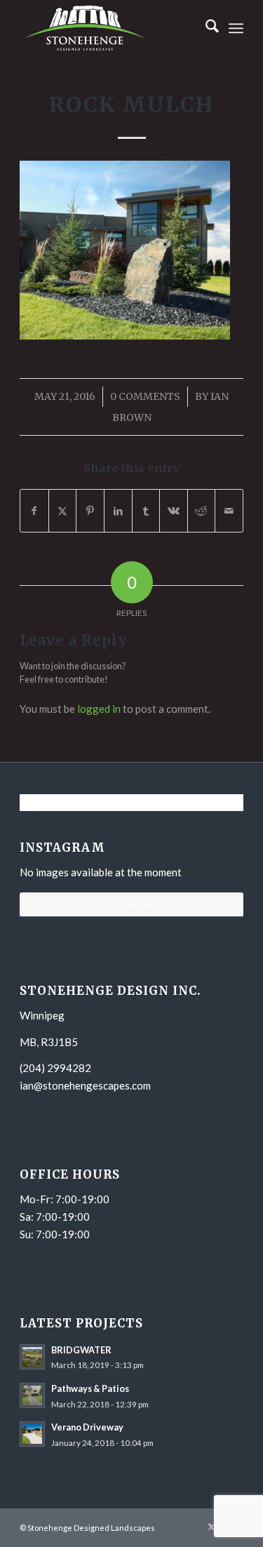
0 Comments (145, 396)
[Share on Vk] (173, 511)
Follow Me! (131, 904)
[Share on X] (62, 511)
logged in (99, 708)
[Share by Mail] (229, 511)
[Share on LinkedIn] (118, 511)
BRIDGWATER (81, 1349)
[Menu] (236, 28)
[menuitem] (205, 28)
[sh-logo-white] (109, 28)
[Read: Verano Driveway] (32, 1434)
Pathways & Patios (90, 1388)
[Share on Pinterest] (90, 511)
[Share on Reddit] (201, 511)
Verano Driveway (87, 1427)
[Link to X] (211, 1526)
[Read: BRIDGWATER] (32, 1356)
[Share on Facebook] (34, 511)
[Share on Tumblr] (146, 511)
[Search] (205, 28)
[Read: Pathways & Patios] (32, 1395)
